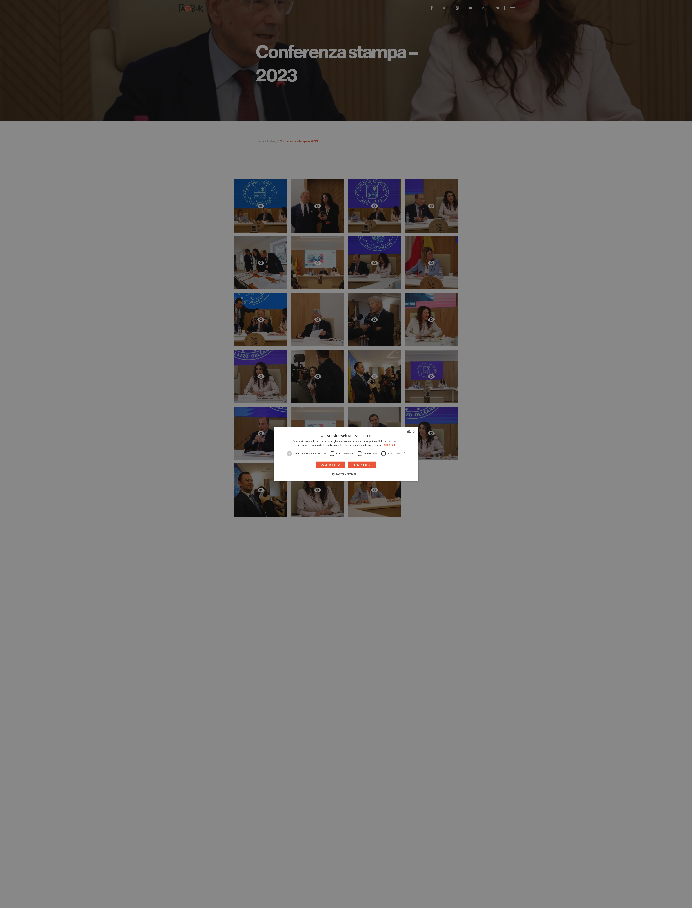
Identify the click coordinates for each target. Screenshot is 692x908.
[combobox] (409, 432)
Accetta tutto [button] (330, 464)
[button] (346, 474)
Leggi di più (389, 445)
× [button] (414, 431)
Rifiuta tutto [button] (362, 464)
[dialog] (346, 454)
